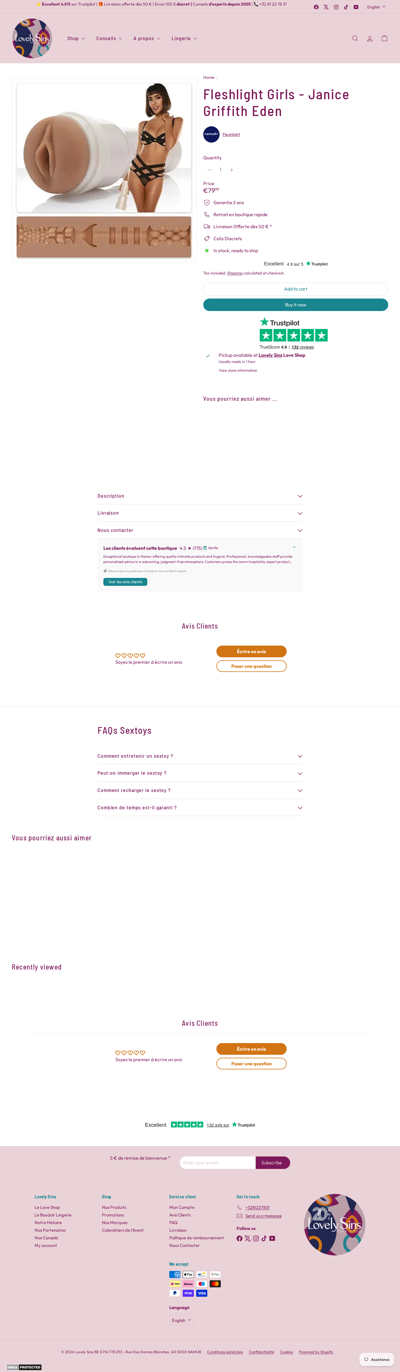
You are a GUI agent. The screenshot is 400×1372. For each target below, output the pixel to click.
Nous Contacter (184, 1245)
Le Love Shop (47, 1207)
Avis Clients (180, 1215)
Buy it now (295, 305)
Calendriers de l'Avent (123, 1230)
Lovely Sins (270, 355)
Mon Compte (181, 1207)
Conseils (106, 38)
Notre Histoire (48, 1222)
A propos (144, 38)
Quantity (212, 158)
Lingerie (182, 38)
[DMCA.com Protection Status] (24, 1369)
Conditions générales (225, 1351)
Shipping (234, 273)
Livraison (178, 1230)
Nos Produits (114, 1207)
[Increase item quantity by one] (231, 169)
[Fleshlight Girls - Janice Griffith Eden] (296, 428)
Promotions (113, 1215)
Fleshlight (231, 134)
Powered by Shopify (316, 1351)
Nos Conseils (46, 1237)
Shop (73, 38)
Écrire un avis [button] (251, 651)
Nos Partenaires (50, 1230)
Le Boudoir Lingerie (53, 1215)
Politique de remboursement (196, 1237)
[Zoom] (104, 170)
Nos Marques (114, 1222)
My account (46, 1245)
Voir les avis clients (125, 581)
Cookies (286, 1351)
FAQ (173, 1222)
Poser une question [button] (251, 666)
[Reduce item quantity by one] (209, 169)
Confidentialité (261, 1351)
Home (208, 77)
